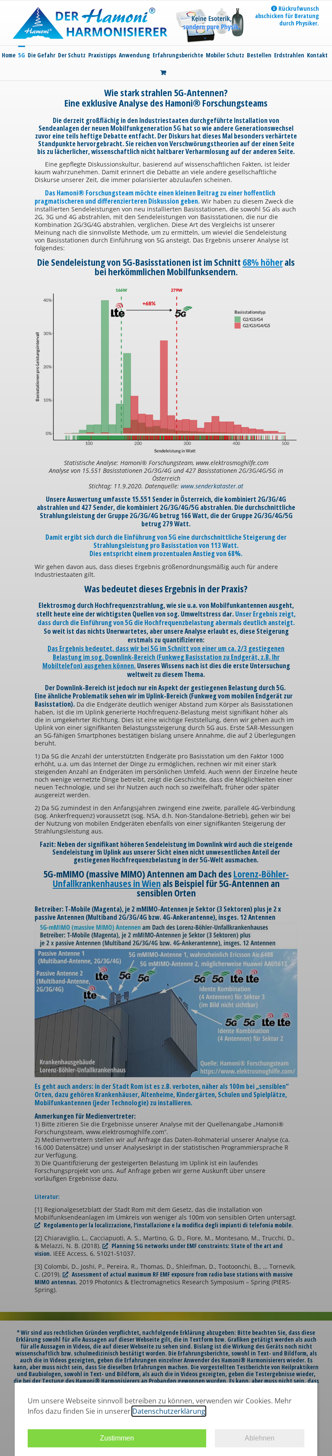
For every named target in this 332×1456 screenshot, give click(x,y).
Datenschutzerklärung (168, 1411)
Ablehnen (260, 1438)
